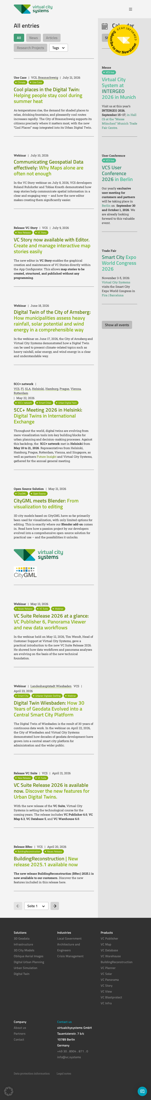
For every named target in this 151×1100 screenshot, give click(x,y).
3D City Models (24, 950)
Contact (19, 1039)
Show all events (117, 325)
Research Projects (30, 47)
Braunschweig (48, 77)
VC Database (109, 950)
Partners (20, 1033)
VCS (16, 389)
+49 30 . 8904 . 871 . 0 (72, 1051)
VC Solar (106, 973)
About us (20, 1027)
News (33, 37)
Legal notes (64, 1073)
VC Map (106, 944)
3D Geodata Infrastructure (23, 941)
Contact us (64, 1021)
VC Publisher (109, 938)
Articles (51, 37)
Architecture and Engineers (68, 947)
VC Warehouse (111, 956)
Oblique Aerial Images (28, 956)
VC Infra (106, 1003)
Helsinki (38, 389)
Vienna (76, 389)
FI (22, 389)
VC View (106, 991)
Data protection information (32, 1073)
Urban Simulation (25, 967)
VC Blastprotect (111, 997)
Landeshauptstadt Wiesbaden (51, 686)
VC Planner (108, 967)
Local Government (69, 938)
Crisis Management (70, 956)
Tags (55, 47)
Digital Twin (21, 973)
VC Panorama (110, 979)
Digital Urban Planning (29, 962)
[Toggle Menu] (132, 9)
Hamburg (51, 389)
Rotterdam (21, 393)
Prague (64, 389)
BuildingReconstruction (117, 962)
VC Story (106, 985)
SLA (28, 389)
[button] (8, 1091)
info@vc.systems (69, 1057)
